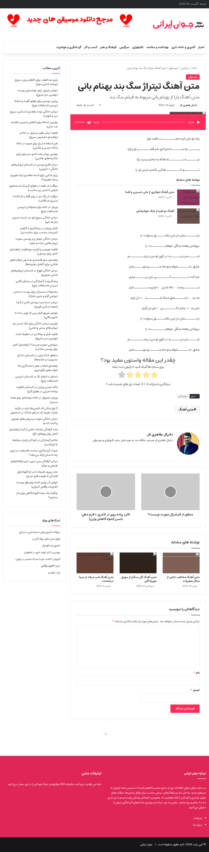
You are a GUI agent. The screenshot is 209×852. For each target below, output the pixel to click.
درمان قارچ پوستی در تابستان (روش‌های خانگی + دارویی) (34, 166)
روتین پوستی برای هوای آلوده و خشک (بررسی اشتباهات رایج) (36, 103)
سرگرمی (124, 47)
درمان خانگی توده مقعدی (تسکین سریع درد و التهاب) (34, 113)
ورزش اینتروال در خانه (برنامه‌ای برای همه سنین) (34, 399)
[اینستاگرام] (160, 447)
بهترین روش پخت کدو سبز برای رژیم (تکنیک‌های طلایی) (37, 156)
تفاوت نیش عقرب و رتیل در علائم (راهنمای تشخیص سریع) (39, 135)
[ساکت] (89, 122)
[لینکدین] (165, 447)
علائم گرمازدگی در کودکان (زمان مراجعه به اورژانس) (35, 442)
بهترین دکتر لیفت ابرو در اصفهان (42, 552)
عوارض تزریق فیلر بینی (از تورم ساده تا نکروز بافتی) (36, 315)
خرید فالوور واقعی (50, 566)
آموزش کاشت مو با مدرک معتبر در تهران (38, 559)
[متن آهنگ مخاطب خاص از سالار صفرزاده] (181, 563)
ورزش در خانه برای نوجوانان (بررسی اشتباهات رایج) (38, 209)
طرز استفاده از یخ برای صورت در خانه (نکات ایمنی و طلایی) (37, 145)
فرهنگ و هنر (108, 47)
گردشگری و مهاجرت (68, 47)
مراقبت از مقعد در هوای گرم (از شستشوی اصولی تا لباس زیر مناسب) (33, 188)
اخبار (201, 47)
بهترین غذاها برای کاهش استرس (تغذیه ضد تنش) (34, 124)
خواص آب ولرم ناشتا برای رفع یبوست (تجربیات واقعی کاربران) (37, 484)
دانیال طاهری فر (188, 105)
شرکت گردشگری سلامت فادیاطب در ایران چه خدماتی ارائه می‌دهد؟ (34, 452)
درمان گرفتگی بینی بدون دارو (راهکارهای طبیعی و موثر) (34, 463)
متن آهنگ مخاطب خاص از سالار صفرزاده (183, 579)
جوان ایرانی (146, 844)
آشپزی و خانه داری (183, 47)
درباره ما (197, 825)
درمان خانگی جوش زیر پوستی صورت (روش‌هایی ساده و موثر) (37, 240)
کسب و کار (90, 47)
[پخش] (198, 122)
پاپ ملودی (54, 572)
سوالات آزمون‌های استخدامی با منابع (39, 532)
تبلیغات (197, 818)
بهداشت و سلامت (157, 47)
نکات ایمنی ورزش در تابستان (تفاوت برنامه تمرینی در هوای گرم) (37, 389)
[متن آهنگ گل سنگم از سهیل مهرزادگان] (138, 563)
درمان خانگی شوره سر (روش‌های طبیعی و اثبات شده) (34, 421)
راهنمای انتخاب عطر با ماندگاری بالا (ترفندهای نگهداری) (38, 368)
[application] (138, 122)
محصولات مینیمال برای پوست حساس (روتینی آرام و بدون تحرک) (35, 293)
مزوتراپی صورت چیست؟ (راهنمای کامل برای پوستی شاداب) (35, 346)
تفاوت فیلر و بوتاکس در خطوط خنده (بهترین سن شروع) (37, 336)
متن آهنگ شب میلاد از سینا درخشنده (96, 579)
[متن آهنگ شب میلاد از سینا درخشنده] (95, 563)
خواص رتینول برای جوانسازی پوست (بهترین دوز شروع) (37, 92)
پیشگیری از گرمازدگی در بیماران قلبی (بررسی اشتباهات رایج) (37, 283)
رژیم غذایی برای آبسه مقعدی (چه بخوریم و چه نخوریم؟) (34, 177)
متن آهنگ (186, 409)
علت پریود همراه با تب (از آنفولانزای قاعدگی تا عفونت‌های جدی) (37, 474)
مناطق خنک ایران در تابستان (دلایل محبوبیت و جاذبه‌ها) (37, 357)
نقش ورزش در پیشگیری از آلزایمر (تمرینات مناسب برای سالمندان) (39, 230)
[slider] (80, 118)
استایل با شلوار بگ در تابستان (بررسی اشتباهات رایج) (36, 378)
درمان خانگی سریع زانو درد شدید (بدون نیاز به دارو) (35, 219)
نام (197, 672)
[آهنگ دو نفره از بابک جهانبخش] (188, 216)
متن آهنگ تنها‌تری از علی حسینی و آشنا (149, 192)
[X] (170, 447)
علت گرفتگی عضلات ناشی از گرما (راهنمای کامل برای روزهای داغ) (33, 431)
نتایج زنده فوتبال (51, 545)
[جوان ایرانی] (178, 25)
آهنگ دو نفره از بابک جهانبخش (155, 211)
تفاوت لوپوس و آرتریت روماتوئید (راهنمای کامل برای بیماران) (34, 251)
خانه (195, 68)
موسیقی (173, 68)
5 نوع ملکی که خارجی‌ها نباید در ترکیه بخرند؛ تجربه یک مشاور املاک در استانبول (34, 410)
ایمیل (195, 690)
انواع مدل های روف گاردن (46, 539)
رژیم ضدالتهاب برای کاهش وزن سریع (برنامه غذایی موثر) (36, 82)
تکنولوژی (137, 47)
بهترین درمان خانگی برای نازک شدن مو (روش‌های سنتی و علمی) (35, 325)
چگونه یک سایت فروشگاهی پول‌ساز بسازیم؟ (37, 495)
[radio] (154, 375)
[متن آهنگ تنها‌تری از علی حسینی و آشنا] (188, 197)
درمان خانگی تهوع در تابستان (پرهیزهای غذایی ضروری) (34, 272)
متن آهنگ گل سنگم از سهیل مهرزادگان (139, 579)
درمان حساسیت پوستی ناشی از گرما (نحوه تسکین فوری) (37, 304)
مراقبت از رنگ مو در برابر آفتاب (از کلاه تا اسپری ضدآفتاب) (35, 198)
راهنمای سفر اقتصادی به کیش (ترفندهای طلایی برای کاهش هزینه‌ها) (34, 262)
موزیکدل (182, 396)
